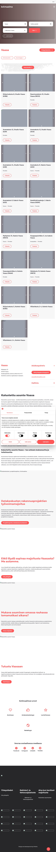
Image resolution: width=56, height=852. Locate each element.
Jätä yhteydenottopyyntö (41, 372)
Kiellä (10, 442)
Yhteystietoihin (46, 50)
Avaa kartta (27, 67)
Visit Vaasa (6, 682)
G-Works (35, 846)
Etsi (34, 30)
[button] (54, 6)
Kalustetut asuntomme (44, 797)
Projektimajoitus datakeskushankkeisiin (15, 523)
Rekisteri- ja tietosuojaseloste (28, 798)
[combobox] (7, 57)
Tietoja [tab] (46, 412)
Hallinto (43, 383)
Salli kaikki (46, 442)
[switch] (21, 436)
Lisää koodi (9, 36)
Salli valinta (28, 442)
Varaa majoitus (7, 630)
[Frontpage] (12, 777)
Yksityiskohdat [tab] (28, 412)
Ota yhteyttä (7, 577)
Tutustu (7, 104)
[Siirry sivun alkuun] (48, 849)
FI (53, 1)
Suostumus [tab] (10, 412)
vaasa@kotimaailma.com (38, 377)
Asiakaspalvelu (43, 365)
